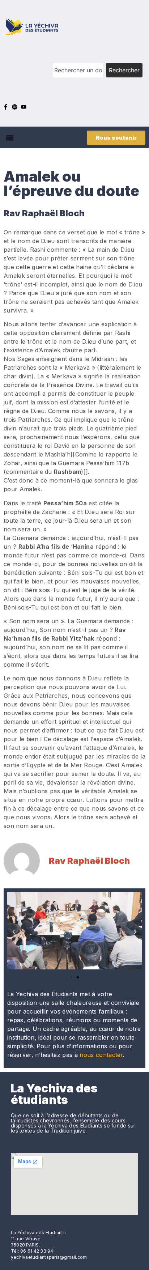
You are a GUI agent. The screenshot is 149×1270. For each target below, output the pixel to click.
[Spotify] (14, 107)
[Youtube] (23, 107)
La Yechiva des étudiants (54, 1094)
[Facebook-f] (5, 107)
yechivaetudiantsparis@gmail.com (49, 1257)
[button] (10, 138)
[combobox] (78, 70)
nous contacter (101, 1054)
